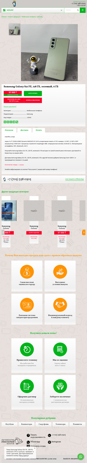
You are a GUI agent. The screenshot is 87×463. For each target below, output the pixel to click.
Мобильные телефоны (29, 17)
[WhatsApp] (11, 122)
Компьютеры (26, 424)
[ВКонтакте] (5, 122)
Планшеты (77, 424)
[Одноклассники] (8, 122)
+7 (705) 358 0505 (19, 179)
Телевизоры (60, 424)
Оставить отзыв (38, 446)
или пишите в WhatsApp (74, 179)
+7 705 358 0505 (79, 3)
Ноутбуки (10, 424)
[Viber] (17, 122)
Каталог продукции (14, 17)
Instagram (56, 442)
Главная (4, 17)
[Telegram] (14, 122)
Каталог (10, 10)
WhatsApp (35, 442)
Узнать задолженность (37, 436)
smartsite (75, 459)
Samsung (40, 17)
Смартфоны (43, 424)
